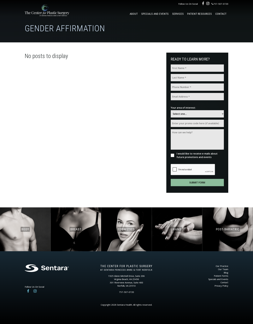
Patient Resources (199, 13)
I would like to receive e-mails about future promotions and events (197, 155)
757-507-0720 (220, 3)
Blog (226, 272)
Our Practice (222, 266)
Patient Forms (221, 275)
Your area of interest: (183, 107)
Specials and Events (155, 13)
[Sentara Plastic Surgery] (47, 11)
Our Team (223, 269)
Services (178, 13)
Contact (220, 13)
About (134, 13)
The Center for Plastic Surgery (126, 266)
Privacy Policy (221, 285)
